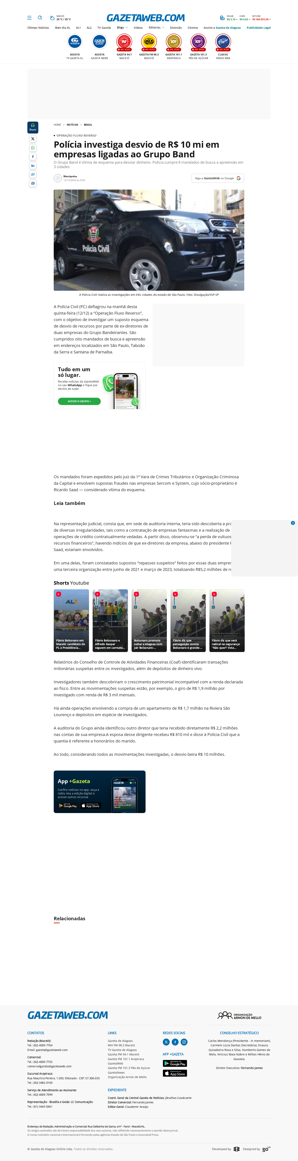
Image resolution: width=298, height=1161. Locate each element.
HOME (57, 124)
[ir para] (177, 1064)
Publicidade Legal (259, 28)
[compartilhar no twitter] (32, 138)
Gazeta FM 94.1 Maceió (123, 1054)
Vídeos (138, 28)
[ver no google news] (32, 183)
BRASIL (88, 124)
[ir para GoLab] (257, 1149)
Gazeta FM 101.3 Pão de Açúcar (129, 1068)
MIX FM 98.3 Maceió (121, 1045)
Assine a (222, 28)
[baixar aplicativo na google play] (68, 806)
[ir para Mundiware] (226, 1149)
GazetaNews (116, 1072)
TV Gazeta (104, 28)
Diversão (176, 28)
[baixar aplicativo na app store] (91, 806)
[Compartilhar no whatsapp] (32, 147)
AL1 (78, 28)
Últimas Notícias (38, 28)
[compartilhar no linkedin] (32, 165)
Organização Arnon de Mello (127, 1077)
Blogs (120, 27)
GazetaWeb (115, 1063)
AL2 (89, 28)
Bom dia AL (62, 28)
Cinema (193, 28)
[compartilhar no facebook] (32, 156)
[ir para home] (146, 17)
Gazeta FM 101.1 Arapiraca (126, 1059)
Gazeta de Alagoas (120, 1041)
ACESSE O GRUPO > (79, 401)
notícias (72, 124)
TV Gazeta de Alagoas (122, 1050)
